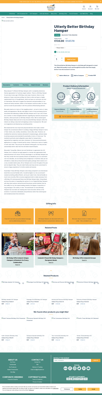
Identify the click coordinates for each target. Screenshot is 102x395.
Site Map (12, 372)
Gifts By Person (44, 13)
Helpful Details (35, 85)
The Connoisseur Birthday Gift (60, 335)
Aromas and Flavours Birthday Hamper (62, 299)
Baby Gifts (54, 13)
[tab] (6, 85)
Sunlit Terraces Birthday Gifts (10, 335)
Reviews (45, 85)
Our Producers (12, 367)
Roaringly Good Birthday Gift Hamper (37, 299)
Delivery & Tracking (37, 367)
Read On (17, 264)
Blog (91, 13)
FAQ (37, 364)
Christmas (12, 13)
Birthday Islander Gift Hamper (10, 299)
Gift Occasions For (22, 13)
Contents (16, 85)
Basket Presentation (12, 369)
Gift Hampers (33, 13)
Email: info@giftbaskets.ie (37, 369)
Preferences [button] (31, 390)
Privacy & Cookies (37, 382)
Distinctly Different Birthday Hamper (87, 299)
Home (3, 17)
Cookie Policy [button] (55, 388)
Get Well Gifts (84, 13)
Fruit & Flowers (73, 13)
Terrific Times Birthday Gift (84, 335)
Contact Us (37, 362)
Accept (93, 389)
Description (6, 85)
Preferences (67, 389)
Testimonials (12, 364)
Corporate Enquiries (13, 379)
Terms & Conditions (37, 379)
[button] (90, 8)
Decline (80, 389)
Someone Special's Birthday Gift (35, 335)
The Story (26, 85)
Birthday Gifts (63, 13)
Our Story (12, 362)
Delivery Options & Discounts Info (76, 88)
